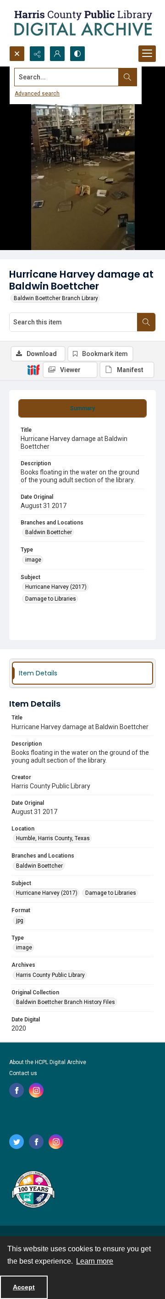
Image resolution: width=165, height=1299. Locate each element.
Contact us (23, 1073)
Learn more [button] (94, 1261)
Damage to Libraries (50, 599)
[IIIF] (33, 369)
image (33, 560)
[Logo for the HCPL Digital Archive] (82, 23)
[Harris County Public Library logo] (32, 1190)
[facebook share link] (16, 1090)
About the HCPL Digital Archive (47, 1062)
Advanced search (37, 93)
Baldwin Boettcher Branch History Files (65, 1002)
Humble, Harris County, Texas (53, 838)
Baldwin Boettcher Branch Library (56, 298)
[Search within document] (146, 322)
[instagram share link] (36, 1090)
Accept (24, 1287)
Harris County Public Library (50, 975)
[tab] (82, 408)
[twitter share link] (16, 1141)
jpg (19, 920)
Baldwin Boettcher (48, 532)
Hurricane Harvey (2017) (56, 587)
